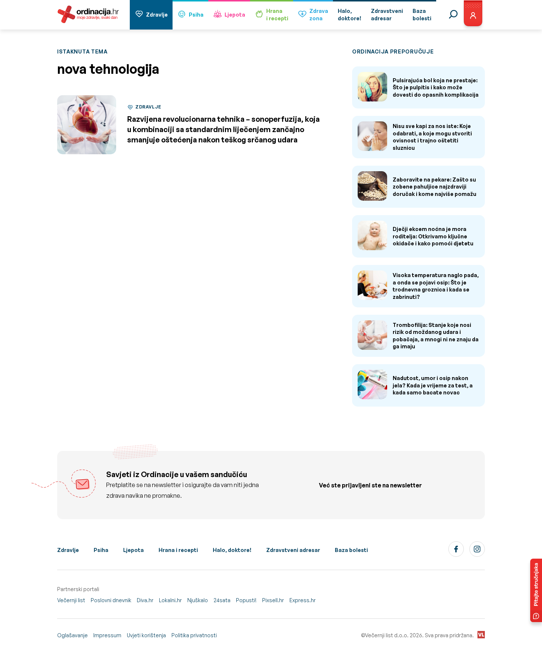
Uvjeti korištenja (146, 635)
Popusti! (246, 600)
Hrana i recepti (178, 550)
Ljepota (235, 14)
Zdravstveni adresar (293, 550)
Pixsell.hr (273, 600)
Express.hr (302, 600)
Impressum (107, 635)
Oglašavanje (72, 635)
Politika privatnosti (194, 635)
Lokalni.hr (170, 600)
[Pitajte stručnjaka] (536, 590)
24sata (221, 600)
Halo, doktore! (232, 550)
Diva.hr (145, 600)
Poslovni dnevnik (111, 600)
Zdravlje (157, 14)
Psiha (196, 14)
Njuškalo (197, 600)
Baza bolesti (351, 550)
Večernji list (71, 600)
